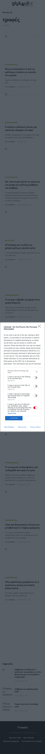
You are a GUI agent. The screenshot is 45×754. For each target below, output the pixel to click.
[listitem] (22, 371)
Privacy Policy (35, 427)
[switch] (35, 377)
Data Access (22, 427)
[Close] (40, 327)
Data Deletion (9, 427)
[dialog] (22, 377)
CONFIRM (14, 418)
